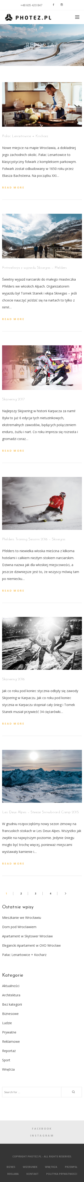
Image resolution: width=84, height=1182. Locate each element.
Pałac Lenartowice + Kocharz (24, 954)
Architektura (11, 995)
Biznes (11, 1167)
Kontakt (32, 1174)
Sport (6, 1060)
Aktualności (10, 986)
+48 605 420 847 (31, 5)
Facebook (42, 1128)
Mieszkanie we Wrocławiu (21, 917)
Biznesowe (10, 1013)
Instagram (42, 1135)
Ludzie (7, 1023)
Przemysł (71, 1167)
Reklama (13, 1174)
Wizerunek (30, 1167)
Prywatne (9, 1032)
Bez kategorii (12, 1004)
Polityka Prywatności (61, 1174)
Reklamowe (11, 1041)
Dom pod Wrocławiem (19, 927)
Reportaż (9, 1051)
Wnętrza (8, 1069)
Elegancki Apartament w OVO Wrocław (31, 945)
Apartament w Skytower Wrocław (27, 936)
